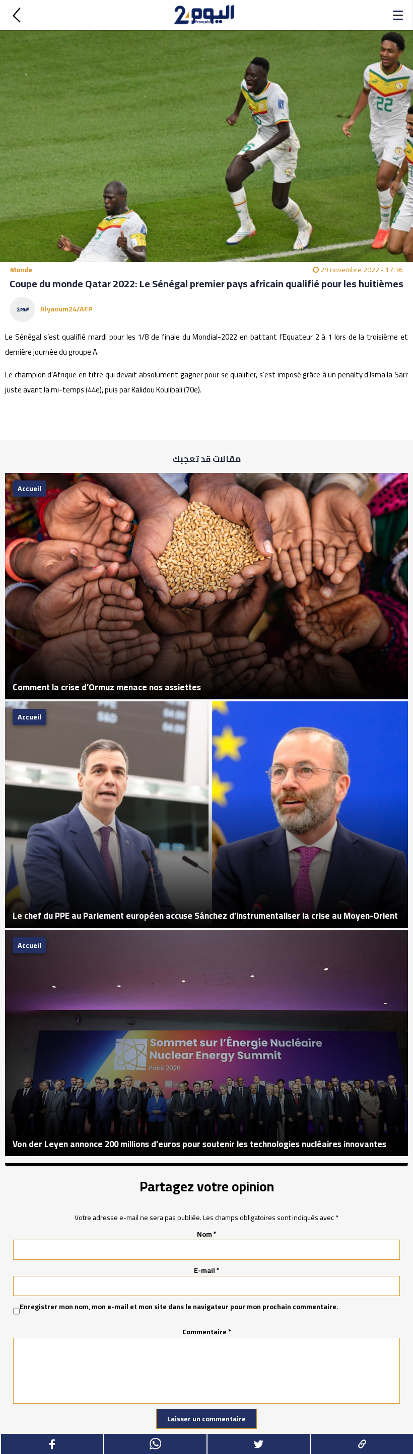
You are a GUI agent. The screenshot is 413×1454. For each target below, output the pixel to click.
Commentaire (206, 1331)
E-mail (207, 1270)
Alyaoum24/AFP (66, 308)
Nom (207, 1234)
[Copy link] (361, 1444)
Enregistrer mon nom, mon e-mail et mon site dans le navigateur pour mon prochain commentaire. (179, 1307)
